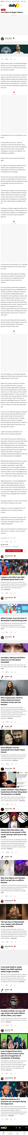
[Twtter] (13, 1128)
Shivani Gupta (8, 38)
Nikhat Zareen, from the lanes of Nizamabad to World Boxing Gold (14, 619)
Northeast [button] (8, 1)
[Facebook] (16, 1128)
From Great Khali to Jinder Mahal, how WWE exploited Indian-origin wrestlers (11, 969)
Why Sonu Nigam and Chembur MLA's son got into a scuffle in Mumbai (13, 880)
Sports (3, 9)
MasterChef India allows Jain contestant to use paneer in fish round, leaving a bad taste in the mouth (13, 833)
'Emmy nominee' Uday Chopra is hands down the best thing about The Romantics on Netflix (14, 791)
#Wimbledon (15, 546)
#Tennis (2, 546)
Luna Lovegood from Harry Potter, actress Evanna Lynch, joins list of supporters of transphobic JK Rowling (12, 1055)
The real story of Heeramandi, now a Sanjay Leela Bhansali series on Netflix (12, 924)
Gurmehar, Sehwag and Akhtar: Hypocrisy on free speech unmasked (13, 659)
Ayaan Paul (7, 1030)
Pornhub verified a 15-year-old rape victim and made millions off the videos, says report (13, 1013)
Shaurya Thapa (8, 768)
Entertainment (8, 727)
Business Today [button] (16, 1)
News (6, 678)
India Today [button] (23, 1)
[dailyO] (14, 5)
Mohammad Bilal (9, 556)
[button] (13, 38)
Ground (6, 947)
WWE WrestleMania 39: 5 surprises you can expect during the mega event (13, 1102)
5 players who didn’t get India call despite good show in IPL (12, 578)
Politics (6, 638)
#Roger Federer (8, 546)
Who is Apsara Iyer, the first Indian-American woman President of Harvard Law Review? (12, 701)
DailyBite (7, 676)
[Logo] (4, 1128)
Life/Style (6, 810)
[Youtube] (19, 1128)
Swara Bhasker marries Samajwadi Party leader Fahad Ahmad (13, 749)
